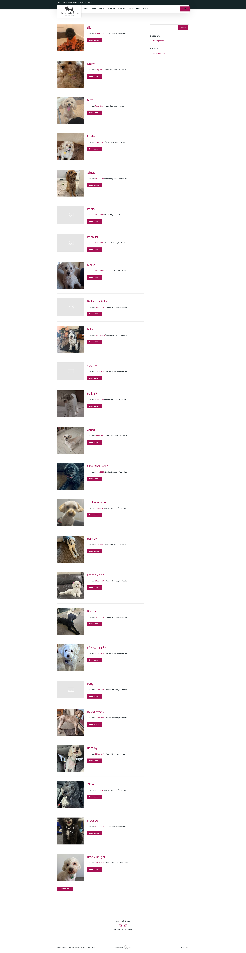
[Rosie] (70, 215)
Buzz (129, 947)
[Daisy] (70, 74)
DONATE (185, 9)
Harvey (92, 539)
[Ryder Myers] (70, 722)
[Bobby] (70, 621)
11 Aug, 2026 (99, 70)
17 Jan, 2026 (99, 508)
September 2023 (159, 53)
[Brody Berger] (70, 867)
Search (183, 27)
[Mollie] (70, 275)
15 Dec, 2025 (100, 653)
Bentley (92, 748)
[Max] (70, 110)
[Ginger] (70, 183)
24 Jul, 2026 (99, 179)
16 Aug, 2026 (99, 33)
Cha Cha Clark (97, 466)
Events (145, 9)
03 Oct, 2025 (100, 863)
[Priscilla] (70, 243)
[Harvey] (70, 549)
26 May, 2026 (100, 335)
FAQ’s (138, 9)
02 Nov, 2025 (100, 754)
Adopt (93, 9)
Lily (89, 28)
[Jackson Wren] (70, 512)
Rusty (91, 136)
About (130, 9)
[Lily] (70, 37)
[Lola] (70, 339)
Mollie (91, 265)
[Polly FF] (70, 403)
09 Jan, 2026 (100, 581)
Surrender (121, 9)
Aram (91, 430)
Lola (90, 329)
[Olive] (70, 794)
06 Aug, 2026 (100, 142)
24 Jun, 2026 (100, 307)
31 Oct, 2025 (99, 790)
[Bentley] (70, 758)
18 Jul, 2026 (99, 243)
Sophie (92, 365)
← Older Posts (64, 889)
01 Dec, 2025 (100, 718)
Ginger (92, 173)
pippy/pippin (96, 647)
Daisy (91, 64)
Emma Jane (95, 575)
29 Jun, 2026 (99, 271)
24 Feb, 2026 (100, 436)
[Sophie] (70, 371)
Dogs (86, 9)
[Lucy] (70, 689)
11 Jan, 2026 (99, 544)
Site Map (184, 947)
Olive (90, 784)
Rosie (91, 209)
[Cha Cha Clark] (70, 476)
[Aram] (70, 440)
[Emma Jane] (70, 585)
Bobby (91, 611)
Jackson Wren (97, 502)
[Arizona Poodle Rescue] (69, 11)
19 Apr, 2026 (99, 399)
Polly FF (92, 393)
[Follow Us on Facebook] (184, 2)
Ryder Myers (95, 712)
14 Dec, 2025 (100, 690)
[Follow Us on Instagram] (186, 2)
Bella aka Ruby (97, 301)
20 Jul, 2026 (99, 215)
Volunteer (111, 9)
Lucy (90, 684)
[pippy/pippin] (70, 657)
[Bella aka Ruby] (70, 307)
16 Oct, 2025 (99, 826)
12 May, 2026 (100, 371)
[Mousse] (70, 831)
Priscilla (92, 237)
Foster (101, 9)
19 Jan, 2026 (99, 472)
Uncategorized (158, 41)
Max (90, 100)
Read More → (94, 40)
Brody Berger (96, 857)
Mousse (92, 821)
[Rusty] (70, 146)
